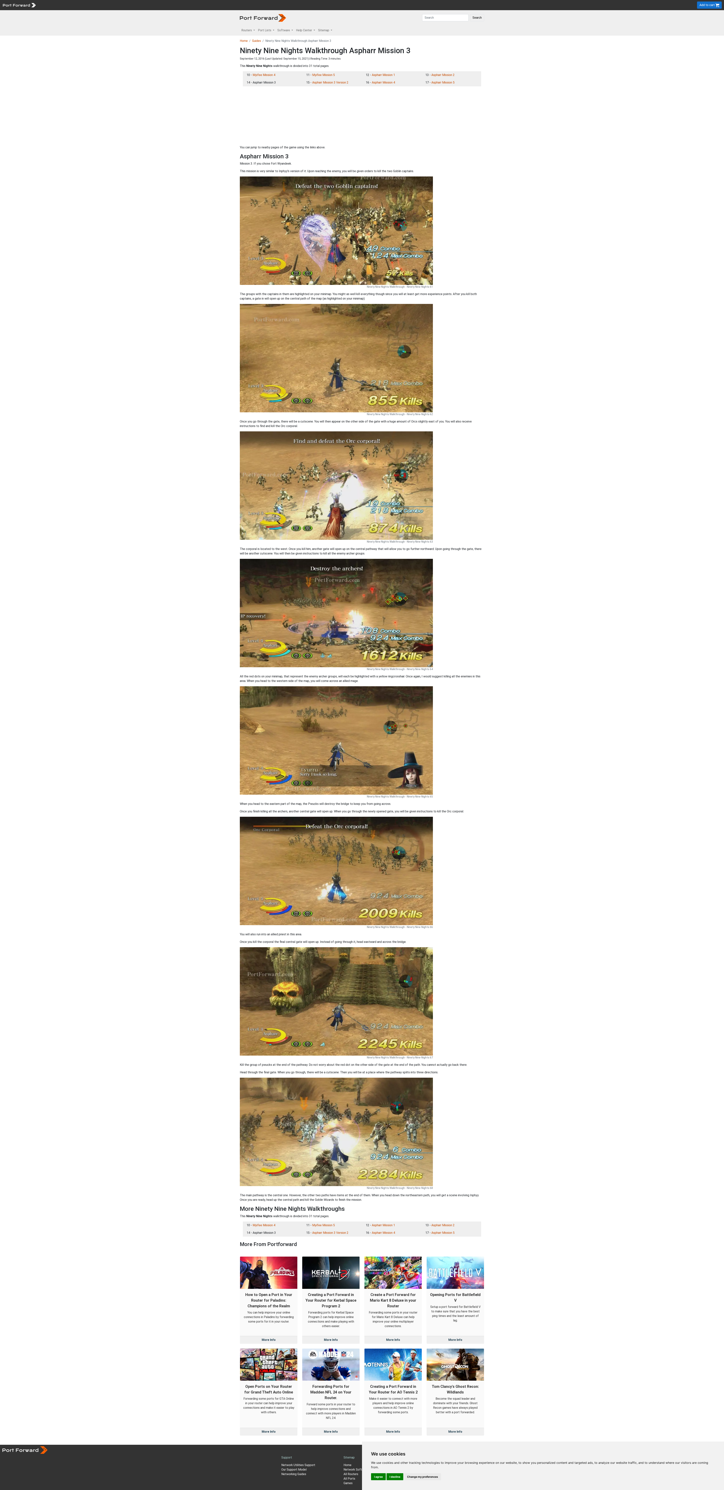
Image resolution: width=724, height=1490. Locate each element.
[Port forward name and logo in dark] (263, 18)
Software (83, 5)
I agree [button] (378, 1476)
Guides (256, 41)
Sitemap (116, 5)
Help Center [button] (304, 30)
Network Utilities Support (298, 1465)
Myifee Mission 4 (264, 75)
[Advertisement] (362, 115)
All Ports (349, 1478)
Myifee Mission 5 (323, 75)
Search (477, 17)
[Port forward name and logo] (19, 5)
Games (348, 1483)
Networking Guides (293, 1474)
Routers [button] (247, 30)
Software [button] (284, 30)
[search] (127, 5)
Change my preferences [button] (422, 1476)
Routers (52, 5)
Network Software (356, 1469)
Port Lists (67, 5)
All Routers (351, 1474)
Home (244, 41)
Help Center (100, 5)
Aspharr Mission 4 (383, 82)
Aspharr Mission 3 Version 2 (330, 82)
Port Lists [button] (265, 30)
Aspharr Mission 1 (383, 75)
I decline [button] (395, 1476)
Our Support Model (294, 1469)
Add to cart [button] (707, 5)
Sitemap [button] (324, 30)
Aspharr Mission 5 (443, 82)
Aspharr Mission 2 (443, 75)
